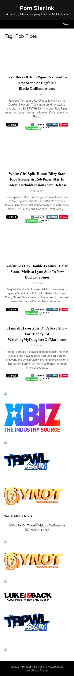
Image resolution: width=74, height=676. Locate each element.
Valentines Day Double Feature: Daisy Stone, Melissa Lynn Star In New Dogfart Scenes (37, 271)
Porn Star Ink (37, 8)
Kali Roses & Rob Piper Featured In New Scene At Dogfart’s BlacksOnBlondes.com (37, 82)
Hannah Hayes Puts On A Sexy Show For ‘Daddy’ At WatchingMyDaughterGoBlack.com (37, 334)
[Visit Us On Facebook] (50, 525)
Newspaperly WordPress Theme (44, 668)
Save (65, 124)
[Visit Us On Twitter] (22, 525)
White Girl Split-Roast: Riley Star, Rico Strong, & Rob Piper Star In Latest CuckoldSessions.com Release (37, 179)
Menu (66, 24)
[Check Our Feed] (37, 530)
